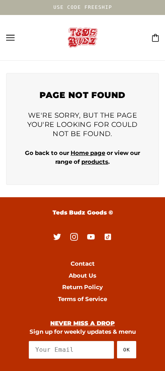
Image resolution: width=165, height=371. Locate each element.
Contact (83, 263)
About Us (82, 275)
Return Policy (82, 287)
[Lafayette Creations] (82, 37)
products (94, 161)
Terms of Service (82, 299)
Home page (88, 152)
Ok (126, 350)
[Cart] (155, 37)
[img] (57, 237)
